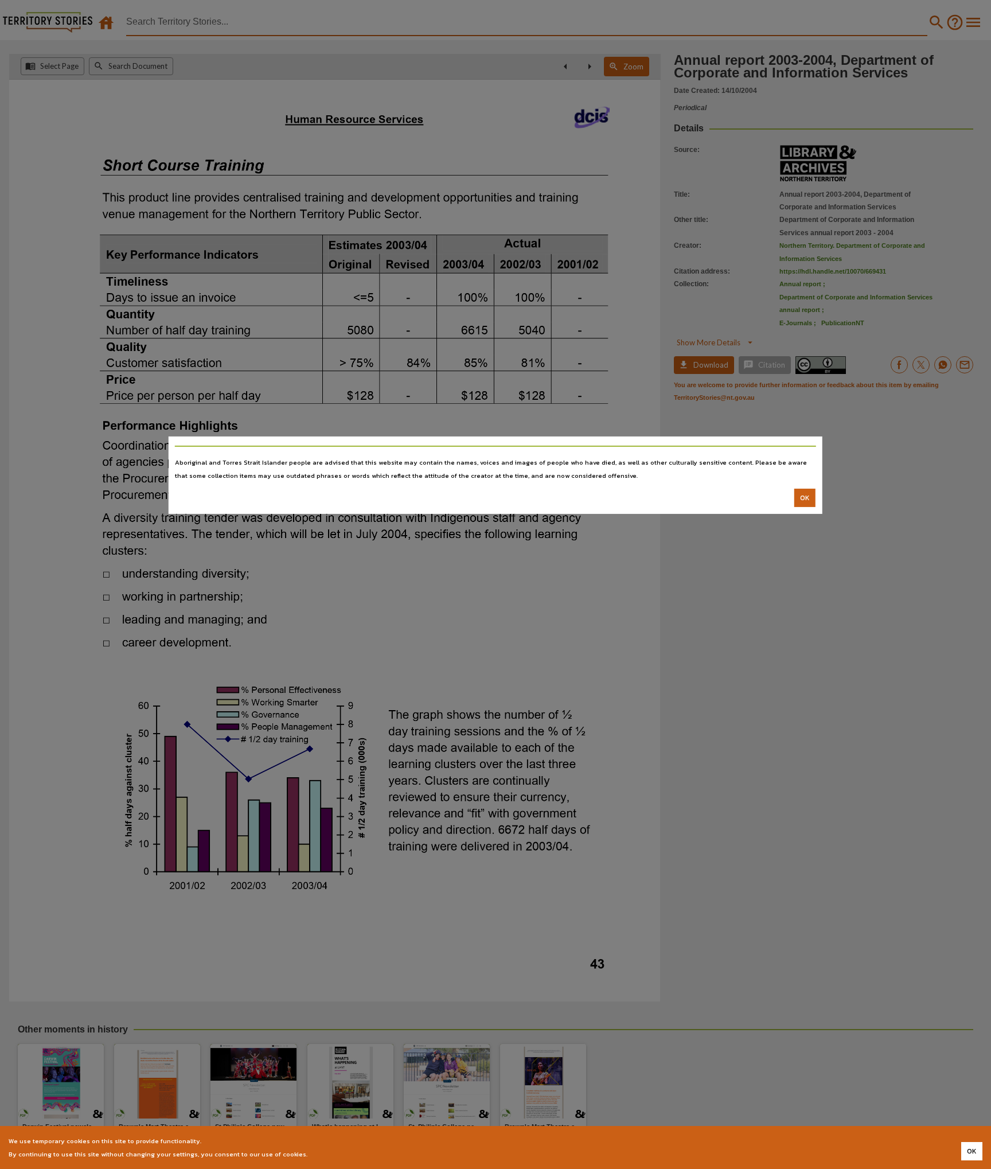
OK (805, 498)
